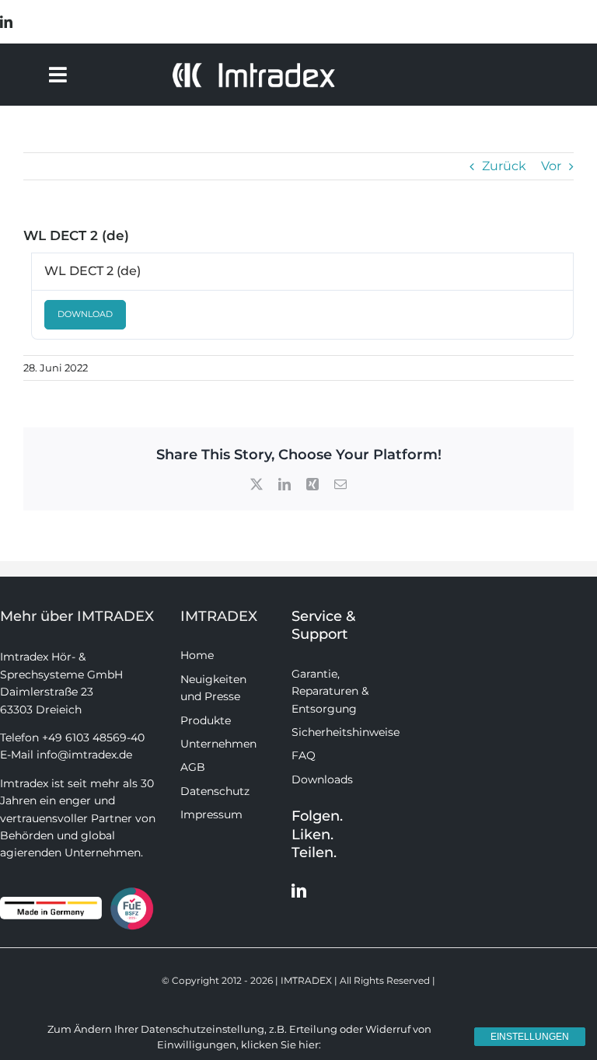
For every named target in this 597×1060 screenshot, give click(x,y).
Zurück (504, 166)
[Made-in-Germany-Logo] (51, 902)
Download (85, 314)
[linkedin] (6, 22)
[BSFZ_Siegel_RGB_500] (132, 890)
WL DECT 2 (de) (92, 270)
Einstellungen (530, 1036)
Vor (551, 166)
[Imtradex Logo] (253, 67)
